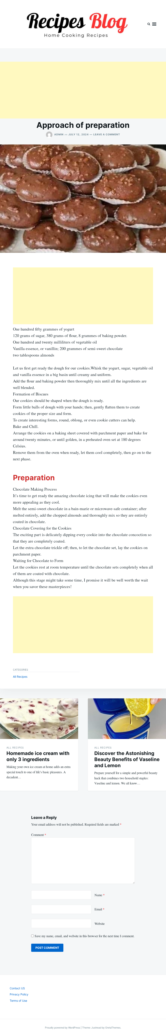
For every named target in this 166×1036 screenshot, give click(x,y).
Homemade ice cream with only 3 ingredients (37, 756)
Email (99, 909)
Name (100, 895)
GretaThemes (112, 1027)
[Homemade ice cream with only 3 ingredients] (39, 718)
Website (100, 923)
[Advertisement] (83, 90)
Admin (59, 134)
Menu (154, 24)
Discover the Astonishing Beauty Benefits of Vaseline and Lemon (127, 759)
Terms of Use (18, 1000)
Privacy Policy (19, 994)
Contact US (17, 988)
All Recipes (20, 676)
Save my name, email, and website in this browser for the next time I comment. (84, 936)
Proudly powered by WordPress (63, 1027)
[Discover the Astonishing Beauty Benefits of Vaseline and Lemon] (127, 718)
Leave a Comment (106, 134)
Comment (38, 834)
